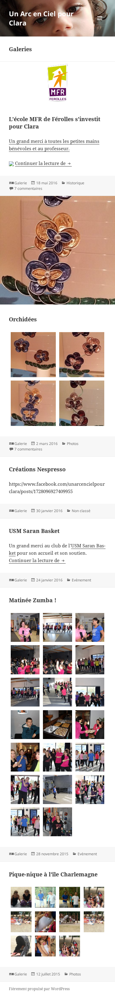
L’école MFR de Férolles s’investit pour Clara (54, 122)
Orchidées (23, 319)
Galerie (20, 183)
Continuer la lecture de (43, 163)
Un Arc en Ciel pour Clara (41, 18)
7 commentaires (28, 188)
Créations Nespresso (37, 469)
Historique (75, 183)
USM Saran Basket (34, 530)
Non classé (81, 510)
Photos (73, 443)
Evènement (81, 580)
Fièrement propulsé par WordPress (39, 988)
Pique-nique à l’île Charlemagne (53, 874)
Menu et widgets (100, 24)
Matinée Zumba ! (32, 600)
